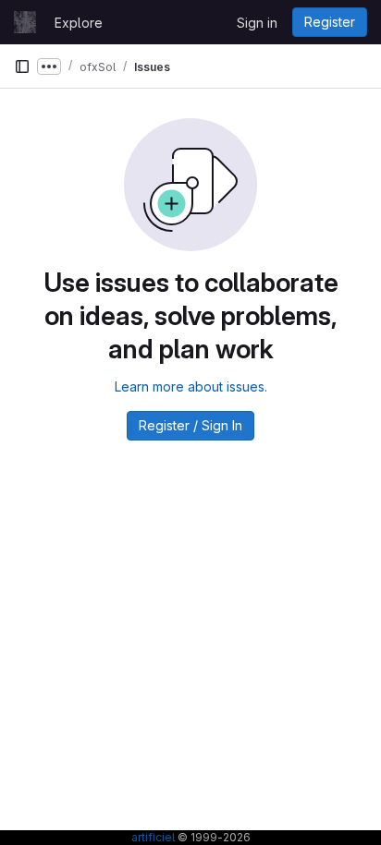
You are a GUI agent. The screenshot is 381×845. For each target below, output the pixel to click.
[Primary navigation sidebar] (22, 66)
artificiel (153, 837)
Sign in (257, 22)
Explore (79, 22)
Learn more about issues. (191, 386)
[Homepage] (25, 22)
